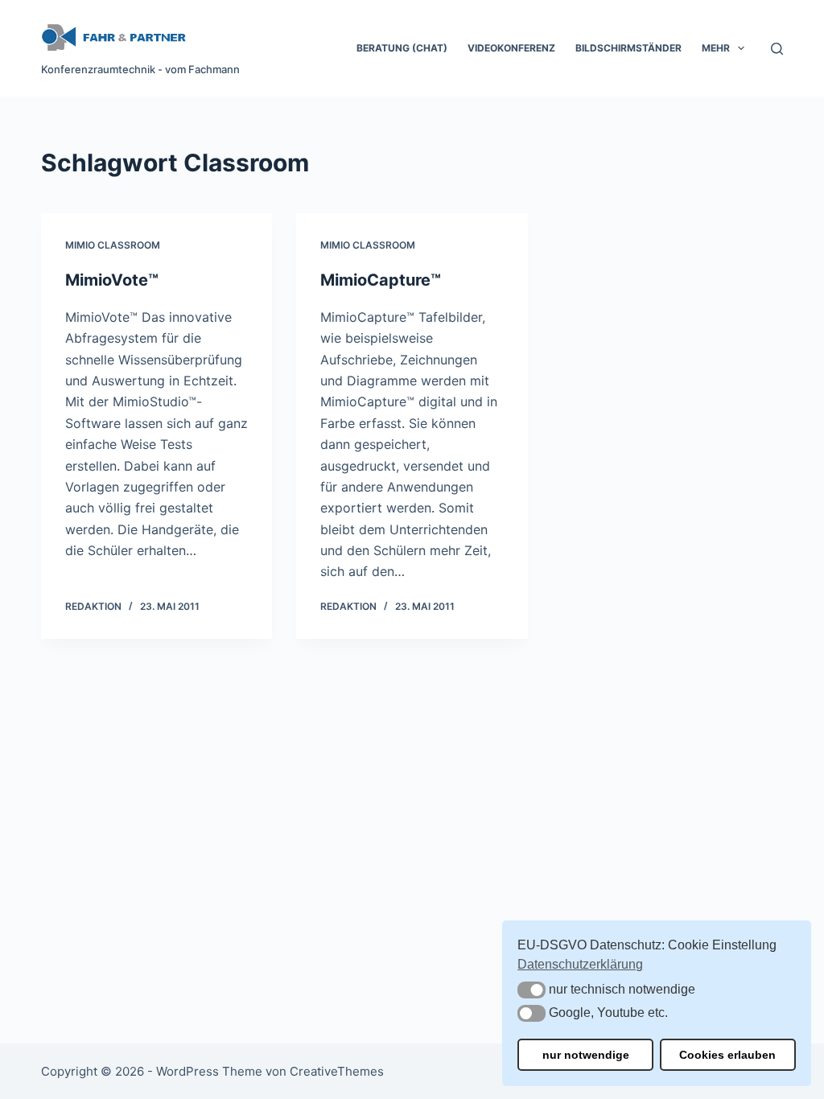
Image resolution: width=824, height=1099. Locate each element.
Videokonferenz (511, 48)
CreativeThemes (337, 1071)
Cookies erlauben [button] (727, 1054)
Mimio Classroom (112, 245)
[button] (531, 990)
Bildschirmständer (628, 48)
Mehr (716, 48)
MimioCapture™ (380, 280)
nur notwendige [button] (585, 1054)
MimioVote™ (112, 280)
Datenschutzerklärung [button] (580, 964)
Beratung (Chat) (401, 48)
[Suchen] (777, 49)
